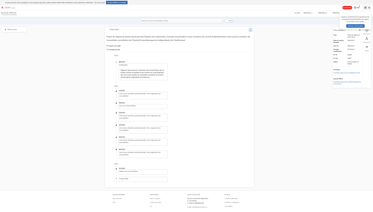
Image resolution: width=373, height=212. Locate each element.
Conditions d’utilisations (232, 202)
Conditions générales (231, 198)
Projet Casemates (155, 202)
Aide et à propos (155, 198)
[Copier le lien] (343, 70)
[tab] (366, 31)
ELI (151, 206)
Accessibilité (228, 206)
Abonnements (117, 198)
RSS (114, 202)
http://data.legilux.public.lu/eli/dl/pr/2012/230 (346, 73)
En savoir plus (100, 3)
